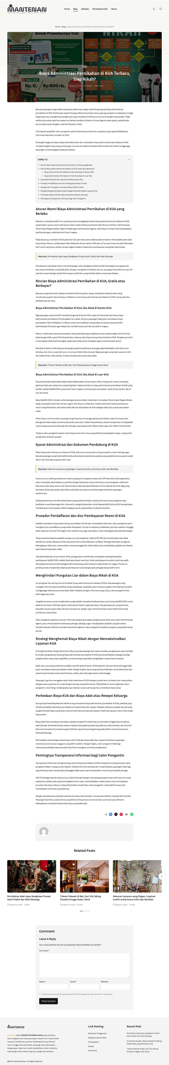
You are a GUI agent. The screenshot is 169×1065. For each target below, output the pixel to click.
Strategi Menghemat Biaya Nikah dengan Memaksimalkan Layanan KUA (69, 191)
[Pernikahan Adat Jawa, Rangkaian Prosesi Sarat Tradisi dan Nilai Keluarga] (31, 890)
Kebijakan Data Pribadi (97, 1037)
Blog (75, 9)
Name (42, 981)
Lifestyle (85, 9)
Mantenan (11, 1035)
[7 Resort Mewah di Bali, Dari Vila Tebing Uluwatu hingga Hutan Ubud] (84, 890)
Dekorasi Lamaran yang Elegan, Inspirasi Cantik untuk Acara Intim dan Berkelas (83, 469)
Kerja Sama (92, 1050)
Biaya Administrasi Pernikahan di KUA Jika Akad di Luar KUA (68, 176)
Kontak (91, 1046)
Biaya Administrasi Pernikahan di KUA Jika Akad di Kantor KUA (69, 172)
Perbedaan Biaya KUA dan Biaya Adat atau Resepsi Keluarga (64, 195)
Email (73, 981)
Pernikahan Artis (100, 9)
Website (104, 981)
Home (67, 9)
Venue (114, 9)
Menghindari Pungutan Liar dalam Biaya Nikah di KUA (62, 187)
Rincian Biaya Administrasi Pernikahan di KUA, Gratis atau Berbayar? (68, 169)
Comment (44, 950)
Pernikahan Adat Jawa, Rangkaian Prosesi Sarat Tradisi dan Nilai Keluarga (80, 256)
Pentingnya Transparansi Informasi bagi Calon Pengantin (63, 198)
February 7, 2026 (75, 86)
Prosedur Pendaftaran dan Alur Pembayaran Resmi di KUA (64, 183)
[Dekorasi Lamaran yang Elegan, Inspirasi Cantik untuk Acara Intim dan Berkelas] (137, 890)
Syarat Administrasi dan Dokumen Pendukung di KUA (62, 179)
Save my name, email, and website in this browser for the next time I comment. (77, 994)
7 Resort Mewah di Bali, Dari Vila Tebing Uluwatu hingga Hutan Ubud (78, 365)
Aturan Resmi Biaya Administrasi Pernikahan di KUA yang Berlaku (66, 165)
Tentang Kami (93, 1042)
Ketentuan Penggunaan (97, 1033)
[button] (154, 9)
